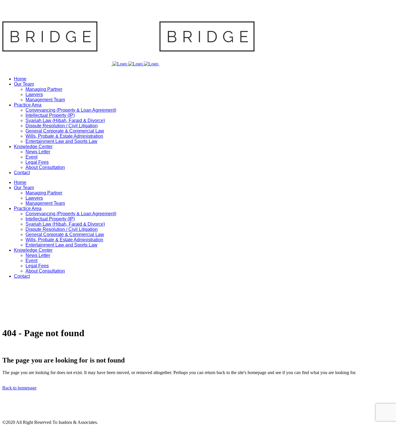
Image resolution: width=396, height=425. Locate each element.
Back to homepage (19, 387)
